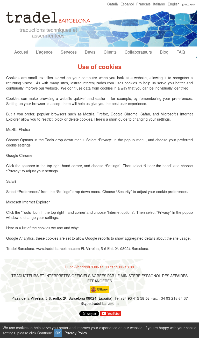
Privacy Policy (76, 332)
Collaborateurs (138, 52)
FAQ (180, 52)
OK (58, 332)
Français (143, 3)
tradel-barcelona (105, 303)
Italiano (159, 3)
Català (112, 3)
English (174, 3)
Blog (164, 52)
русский (188, 3)
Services (69, 52)
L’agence (44, 52)
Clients (110, 52)
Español (127, 3)
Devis (90, 52)
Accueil (21, 52)
